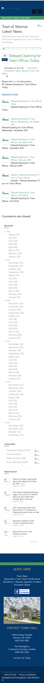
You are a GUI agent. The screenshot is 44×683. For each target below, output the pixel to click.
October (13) (15, 432)
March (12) (14, 250)
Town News (22, 576)
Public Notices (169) (16, 458)
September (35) (16, 272)
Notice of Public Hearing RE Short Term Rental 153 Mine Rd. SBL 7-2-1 (25, 481)
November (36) (16, 388)
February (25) (15, 376)
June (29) (13, 404)
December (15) (16, 263)
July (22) (13, 401)
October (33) (15, 310)
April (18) (13, 369)
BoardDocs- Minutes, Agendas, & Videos (22, 581)
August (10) (14, 235)
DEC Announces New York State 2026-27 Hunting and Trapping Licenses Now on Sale (26, 510)
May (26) (13, 244)
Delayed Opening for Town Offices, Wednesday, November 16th (25, 121)
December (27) (16, 385)
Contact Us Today (22, 657)
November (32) (16, 307)
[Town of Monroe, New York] (11, 8)
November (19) (16, 266)
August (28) (14, 398)
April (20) (13, 247)
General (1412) (13, 454)
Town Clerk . (32, 67)
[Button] (40, 11)
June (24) (13, 282)
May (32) (13, 326)
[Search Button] (34, 11)
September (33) (16, 394)
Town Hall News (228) (17, 462)
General (25, 70)
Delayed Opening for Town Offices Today (25, 58)
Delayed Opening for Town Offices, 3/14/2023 (23, 194)
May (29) (13, 285)
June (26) (13, 363)
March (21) (14, 332)
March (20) (14, 291)
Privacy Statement (27, 674)
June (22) (13, 322)
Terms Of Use (10, 674)
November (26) (16, 347)
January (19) (14, 257)
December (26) (16, 304)
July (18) (13, 319)
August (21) (14, 275)
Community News (12, 70)
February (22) (15, 254)
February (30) (15, 335)
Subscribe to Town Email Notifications (22, 578)
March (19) (14, 413)
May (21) (13, 366)
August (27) (14, 357)
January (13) (14, 297)
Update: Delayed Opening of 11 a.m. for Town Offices (25, 176)
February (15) (15, 416)
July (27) (13, 238)
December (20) (16, 344)
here (15, 81)
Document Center (22, 584)
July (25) (13, 279)
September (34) (16, 354)
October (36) (15, 391)
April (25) (13, 288)
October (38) (15, 351)
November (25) (16, 429)
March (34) (14, 372)
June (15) (13, 241)
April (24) (13, 410)
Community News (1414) (18, 450)
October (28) (15, 269)
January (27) (14, 338)
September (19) (16, 435)
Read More (34, 542)
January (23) (14, 419)
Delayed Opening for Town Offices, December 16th (23, 141)
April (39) (13, 329)
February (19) (15, 294)
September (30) (16, 313)
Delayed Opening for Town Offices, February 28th (23, 158)
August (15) (14, 316)
